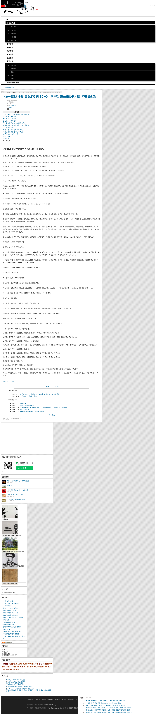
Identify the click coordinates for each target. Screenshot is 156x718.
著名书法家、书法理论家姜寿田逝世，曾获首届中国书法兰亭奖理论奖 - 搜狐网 (108, 710)
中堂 (36, 664)
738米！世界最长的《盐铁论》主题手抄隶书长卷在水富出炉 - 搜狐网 (105, 705)
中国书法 (13, 105)
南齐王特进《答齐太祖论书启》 (13, 130)
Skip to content (9, 87)
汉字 (38, 666)
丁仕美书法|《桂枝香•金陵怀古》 (16, 499)
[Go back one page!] (2, 92)
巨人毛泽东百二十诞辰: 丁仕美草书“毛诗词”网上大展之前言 (39, 394)
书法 (40, 664)
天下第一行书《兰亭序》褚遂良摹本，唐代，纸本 (20, 688)
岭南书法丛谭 (24, 410)
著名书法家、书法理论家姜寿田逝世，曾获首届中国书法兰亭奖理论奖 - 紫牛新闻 (109, 712)
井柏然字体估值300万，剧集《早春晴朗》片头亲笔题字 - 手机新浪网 (105, 701)
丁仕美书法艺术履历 (8, 601)
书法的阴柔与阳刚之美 (9, 622)
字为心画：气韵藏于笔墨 (28, 396)
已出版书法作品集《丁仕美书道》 (12, 627)
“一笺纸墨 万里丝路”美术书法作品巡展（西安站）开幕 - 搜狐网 (104, 703)
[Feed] (6, 643)
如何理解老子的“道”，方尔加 (11, 634)
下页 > (57, 386)
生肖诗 (42, 667)
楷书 (28, 667)
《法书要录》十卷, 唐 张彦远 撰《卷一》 (16, 114)
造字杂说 (23, 403)
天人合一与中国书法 (27, 405)
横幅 (35, 667)
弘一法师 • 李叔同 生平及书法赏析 (15, 681)
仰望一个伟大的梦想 (8, 624)
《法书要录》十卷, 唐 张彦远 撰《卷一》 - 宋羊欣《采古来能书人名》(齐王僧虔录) (49, 96)
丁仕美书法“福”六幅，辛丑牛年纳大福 (17, 490)
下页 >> (11, 382)
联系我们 (57, 699)
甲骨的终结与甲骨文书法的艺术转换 (32, 412)
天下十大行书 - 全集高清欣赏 (14, 683)
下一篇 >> (52, 415)
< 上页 (47, 386)
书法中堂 (46, 664)
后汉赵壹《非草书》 (9, 116)
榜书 (31, 667)
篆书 (49, 667)
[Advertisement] (27, 438)
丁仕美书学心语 (7, 606)
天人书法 (30, 699)
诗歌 (14, 669)
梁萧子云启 (7, 136)
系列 (3, 669)
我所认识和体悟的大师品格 (10, 615)
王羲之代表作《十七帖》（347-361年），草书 (19, 686)
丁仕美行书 (26, 664)
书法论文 (14, 92)
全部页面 (6, 138)
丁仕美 (5, 664)
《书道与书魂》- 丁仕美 (9, 610)
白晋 (46, 666)
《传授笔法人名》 (9, 127)
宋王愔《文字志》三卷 (10, 134)
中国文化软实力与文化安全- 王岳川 (12, 631)
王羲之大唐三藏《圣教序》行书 (15, 685)
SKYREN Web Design (50, 705)
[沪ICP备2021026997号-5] (55, 708)
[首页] (7, 19)
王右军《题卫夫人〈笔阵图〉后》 (14, 123)
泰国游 (64, 699)
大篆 (21, 667)
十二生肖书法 (15, 667)
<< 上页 (5, 382)
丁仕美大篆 (12, 664)
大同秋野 (9, 485)
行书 (10, 669)
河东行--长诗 (6, 629)
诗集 (17, 669)
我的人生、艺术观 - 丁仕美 (10, 608)
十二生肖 (8, 667)
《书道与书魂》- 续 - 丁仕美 (10, 613)
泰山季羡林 (6, 620)
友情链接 (44, 699)
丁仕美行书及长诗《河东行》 (15, 495)
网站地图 (50, 699)
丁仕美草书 (19, 664)
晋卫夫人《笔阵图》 (9, 121)
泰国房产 (76, 708)
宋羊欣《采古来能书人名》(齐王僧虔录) (16, 125)
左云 (25, 666)
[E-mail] (8, 109)
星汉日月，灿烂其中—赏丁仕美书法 (13, 617)
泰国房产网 (71, 699)
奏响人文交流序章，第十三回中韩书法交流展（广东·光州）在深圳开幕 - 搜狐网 (108, 708)
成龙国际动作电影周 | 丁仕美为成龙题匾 (18, 481)
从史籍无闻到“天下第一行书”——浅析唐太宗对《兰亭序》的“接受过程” (43, 407)
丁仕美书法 (7, 92)
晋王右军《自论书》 (9, 119)
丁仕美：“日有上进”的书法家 (11, 603)
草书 (7, 669)
